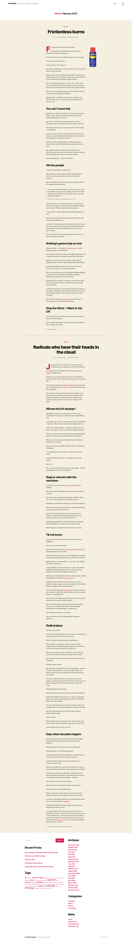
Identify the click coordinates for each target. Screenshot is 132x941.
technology (29, 888)
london (29, 884)
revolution (56, 826)
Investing (71, 901)
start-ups (57, 886)
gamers (59, 584)
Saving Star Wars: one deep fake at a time (39, 866)
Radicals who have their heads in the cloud (66, 349)
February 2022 (73, 859)
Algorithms (50, 826)
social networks (70, 485)
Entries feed (72, 922)
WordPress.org (73, 926)
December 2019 (73, 890)
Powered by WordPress (44, 937)
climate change (38, 880)
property (57, 884)
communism (44, 880)
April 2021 (71, 866)
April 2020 (71, 880)
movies (43, 884)
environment (46, 882)
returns (26, 886)
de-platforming (68, 590)
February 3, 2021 (74, 357)
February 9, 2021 (74, 37)
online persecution (68, 578)
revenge (54, 510)
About (115, 3)
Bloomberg (64, 199)
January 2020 (73, 887)
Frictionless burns (66, 31)
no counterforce (64, 299)
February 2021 (73, 869)
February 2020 (73, 885)
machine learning (35, 884)
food (50, 882)
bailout (81, 393)
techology (42, 888)
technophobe (37, 888)
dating (57, 880)
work (51, 888)
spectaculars (71, 549)
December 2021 (73, 861)
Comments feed (73, 924)
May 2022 (71, 854)
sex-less (50, 446)
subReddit (71, 385)
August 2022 (72, 850)
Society (66, 26)
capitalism (26, 880)
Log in (70, 919)
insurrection (55, 250)
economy (39, 882)
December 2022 (73, 845)
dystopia (50, 329)
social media (68, 826)
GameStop (49, 178)
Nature (70, 903)
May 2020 (71, 878)
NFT (46, 884)
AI (25, 878)
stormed (48, 373)
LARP (48, 685)
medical (39, 884)
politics (53, 884)
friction (55, 329)
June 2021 (71, 864)
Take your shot (30, 859)
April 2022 (71, 857)
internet (26, 884)
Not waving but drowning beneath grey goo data (41, 852)
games (56, 882)
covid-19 (51, 880)
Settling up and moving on (34, 863)
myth (70, 503)
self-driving (35, 886)
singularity (66, 801)
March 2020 (72, 883)
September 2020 (74, 873)
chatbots (32, 880)
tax (60, 886)
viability (70, 397)
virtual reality (46, 888)
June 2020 (71, 876)
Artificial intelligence (38, 878)
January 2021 (72, 871)
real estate (62, 884)
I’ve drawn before (71, 248)
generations (60, 882)
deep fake (28, 882)
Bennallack (12, 3)
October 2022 (73, 847)
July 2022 (71, 852)
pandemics (50, 884)
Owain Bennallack (61, 37)
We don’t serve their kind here (35, 856)
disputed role (61, 820)
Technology (72, 908)
